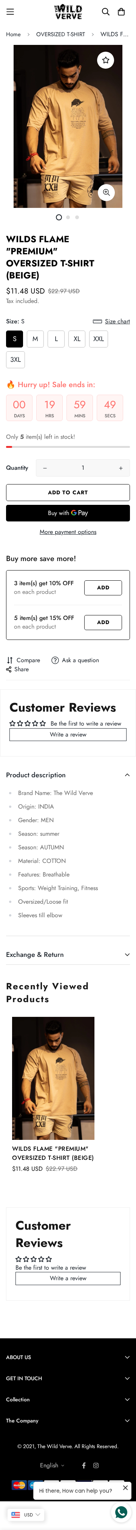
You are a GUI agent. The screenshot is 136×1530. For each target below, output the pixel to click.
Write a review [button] (68, 734)
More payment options (68, 531)
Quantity (17, 467)
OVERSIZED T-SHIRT (60, 34)
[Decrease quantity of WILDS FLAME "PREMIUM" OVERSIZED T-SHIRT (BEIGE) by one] (45, 468)
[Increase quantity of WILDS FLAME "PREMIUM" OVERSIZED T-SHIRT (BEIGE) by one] (121, 468)
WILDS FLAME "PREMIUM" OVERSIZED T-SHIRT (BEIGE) (53, 1153)
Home (13, 34)
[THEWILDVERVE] (68, 12)
